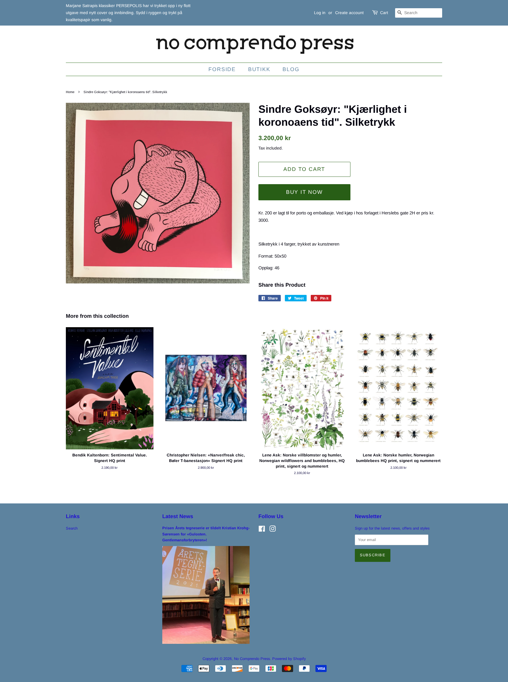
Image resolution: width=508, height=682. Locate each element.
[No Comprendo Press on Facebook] (261, 530)
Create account (349, 12)
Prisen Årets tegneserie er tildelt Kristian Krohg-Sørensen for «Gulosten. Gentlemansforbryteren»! (206, 534)
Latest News (177, 516)
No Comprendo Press (252, 658)
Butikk (259, 69)
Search (72, 528)
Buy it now (304, 192)
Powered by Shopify (289, 658)
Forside (222, 69)
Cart (384, 12)
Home (70, 92)
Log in (319, 12)
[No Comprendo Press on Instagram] (272, 530)
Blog (291, 69)
